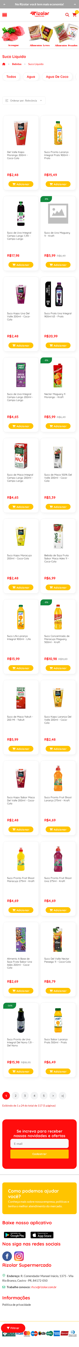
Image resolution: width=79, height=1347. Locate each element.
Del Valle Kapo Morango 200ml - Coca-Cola (17, 154)
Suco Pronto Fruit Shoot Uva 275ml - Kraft (58, 879)
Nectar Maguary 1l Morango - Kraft (54, 395)
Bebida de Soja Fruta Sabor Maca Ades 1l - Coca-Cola (56, 558)
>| (62, 1096)
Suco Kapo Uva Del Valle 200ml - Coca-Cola (18, 316)
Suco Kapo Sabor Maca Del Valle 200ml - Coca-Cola (21, 800)
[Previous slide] (5, 35)
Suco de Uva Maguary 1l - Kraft (57, 234)
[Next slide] (73, 35)
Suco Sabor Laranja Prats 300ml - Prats (55, 1041)
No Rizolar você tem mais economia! (39, 4)
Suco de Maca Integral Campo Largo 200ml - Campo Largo (20, 477)
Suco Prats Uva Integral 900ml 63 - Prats (58, 315)
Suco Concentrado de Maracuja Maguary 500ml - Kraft (56, 638)
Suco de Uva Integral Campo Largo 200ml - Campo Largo (20, 396)
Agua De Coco (57, 77)
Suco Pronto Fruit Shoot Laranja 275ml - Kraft (58, 799)
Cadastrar (39, 1154)
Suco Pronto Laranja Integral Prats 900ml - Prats (57, 154)
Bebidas (16, 64)
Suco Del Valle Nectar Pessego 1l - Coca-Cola (57, 960)
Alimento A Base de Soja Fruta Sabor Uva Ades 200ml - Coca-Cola (19, 963)
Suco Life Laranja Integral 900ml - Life (19, 637)
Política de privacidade (16, 1304)
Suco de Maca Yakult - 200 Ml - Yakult (20, 718)
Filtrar (14, 1328)
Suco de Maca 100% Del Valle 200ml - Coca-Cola (58, 477)
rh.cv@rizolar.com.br (44, 1287)
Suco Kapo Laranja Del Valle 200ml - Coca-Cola (57, 719)
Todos (11, 77)
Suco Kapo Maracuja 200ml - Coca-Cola (19, 557)
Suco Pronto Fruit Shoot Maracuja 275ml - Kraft (20, 879)
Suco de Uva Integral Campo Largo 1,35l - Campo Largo (19, 235)
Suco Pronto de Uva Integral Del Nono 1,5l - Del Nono (20, 1042)
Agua (31, 77)
